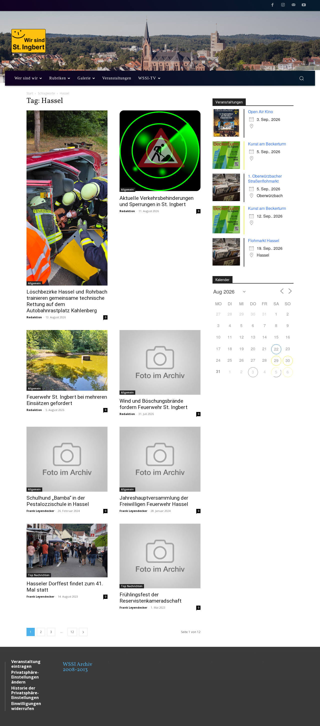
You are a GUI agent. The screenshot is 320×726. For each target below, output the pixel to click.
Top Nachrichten (39, 575)
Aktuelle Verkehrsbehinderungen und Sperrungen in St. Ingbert (157, 201)
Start (29, 93)
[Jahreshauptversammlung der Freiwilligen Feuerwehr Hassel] (160, 459)
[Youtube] (303, 5)
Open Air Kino (260, 111)
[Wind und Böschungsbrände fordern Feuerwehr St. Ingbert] (160, 362)
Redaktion (34, 317)
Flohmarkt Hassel (263, 240)
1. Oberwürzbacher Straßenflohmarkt (265, 178)
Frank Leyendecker (40, 511)
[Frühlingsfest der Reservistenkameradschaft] (160, 556)
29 (276, 360)
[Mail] (293, 5)
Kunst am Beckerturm (267, 144)
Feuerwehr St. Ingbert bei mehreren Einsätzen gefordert (66, 400)
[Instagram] (283, 5)
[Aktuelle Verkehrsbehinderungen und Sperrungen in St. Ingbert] (160, 151)
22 (276, 349)
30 (288, 360)
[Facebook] (273, 5)
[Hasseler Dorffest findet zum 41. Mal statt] (67, 550)
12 (72, 632)
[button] (301, 78)
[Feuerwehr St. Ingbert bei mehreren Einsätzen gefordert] (67, 360)
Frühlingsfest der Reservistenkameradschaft (151, 598)
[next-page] (83, 632)
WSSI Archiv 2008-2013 (77, 667)
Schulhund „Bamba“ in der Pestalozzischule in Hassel (57, 501)
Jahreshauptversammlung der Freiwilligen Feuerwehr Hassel (154, 501)
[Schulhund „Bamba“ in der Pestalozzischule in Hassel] (67, 459)
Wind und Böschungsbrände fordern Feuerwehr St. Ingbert (154, 404)
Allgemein (34, 283)
